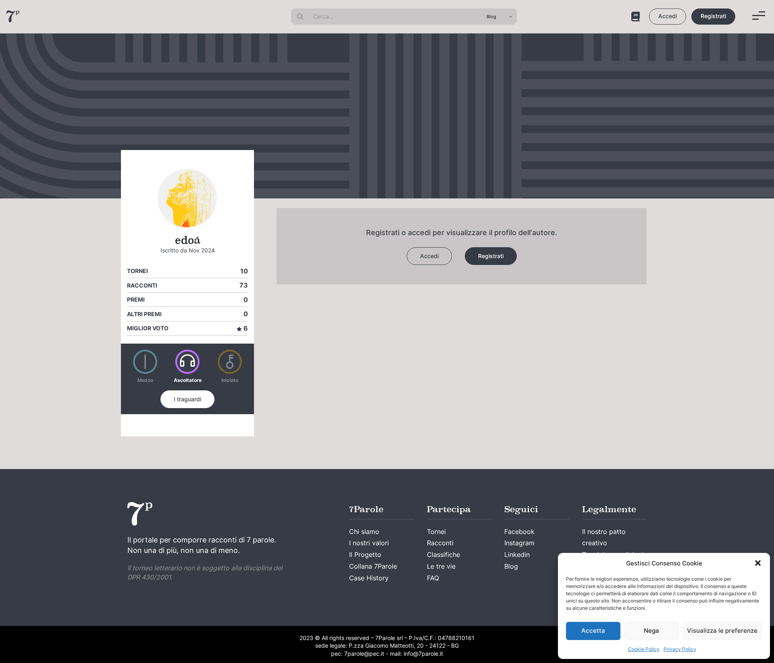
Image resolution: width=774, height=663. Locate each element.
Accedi (667, 16)
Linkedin (517, 554)
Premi (136, 299)
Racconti (142, 285)
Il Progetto (365, 554)
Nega (651, 630)
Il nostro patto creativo (604, 537)
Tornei (137, 270)
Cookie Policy (644, 649)
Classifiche (443, 554)
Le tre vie (441, 566)
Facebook (519, 531)
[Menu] (759, 15)
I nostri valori (369, 543)
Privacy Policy (680, 649)
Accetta (593, 630)
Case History (369, 578)
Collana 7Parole (373, 566)
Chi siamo (364, 531)
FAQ (433, 578)
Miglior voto (148, 328)
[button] (758, 563)
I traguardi (187, 399)
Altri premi (144, 314)
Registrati (713, 16)
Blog (511, 566)
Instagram (519, 543)
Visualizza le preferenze (722, 630)
